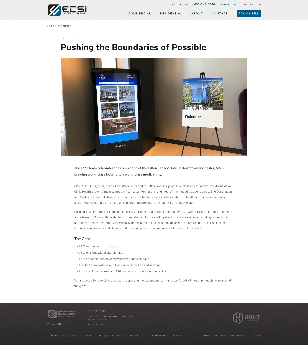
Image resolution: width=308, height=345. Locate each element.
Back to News (60, 26)
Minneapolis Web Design (219, 336)
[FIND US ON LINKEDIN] (53, 323)
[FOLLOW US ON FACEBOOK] (48, 323)
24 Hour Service (192, 4)
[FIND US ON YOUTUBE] (59, 323)
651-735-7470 (96, 324)
